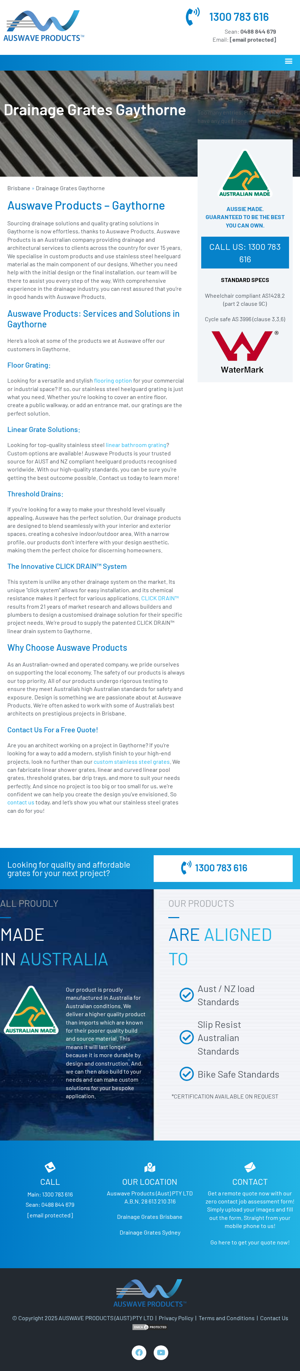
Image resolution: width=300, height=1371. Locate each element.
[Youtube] (161, 1352)
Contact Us (274, 1317)
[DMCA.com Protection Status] (150, 1326)
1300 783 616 (239, 16)
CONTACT (250, 1181)
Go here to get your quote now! (250, 1242)
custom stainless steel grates (132, 761)
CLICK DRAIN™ (160, 597)
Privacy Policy (176, 1317)
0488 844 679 (57, 1204)
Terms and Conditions (227, 1317)
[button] (288, 61)
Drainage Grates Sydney (150, 1232)
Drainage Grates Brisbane (150, 1216)
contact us (20, 802)
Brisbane (18, 187)
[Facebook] (139, 1352)
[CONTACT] (250, 1167)
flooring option (113, 380)
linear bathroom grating (135, 444)
